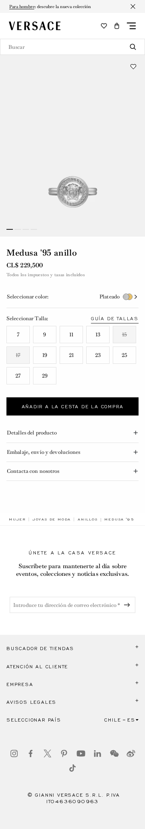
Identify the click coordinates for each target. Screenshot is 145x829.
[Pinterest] (64, 753)
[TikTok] (72, 768)
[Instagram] (14, 753)
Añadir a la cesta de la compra (73, 406)
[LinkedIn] (97, 753)
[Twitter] (47, 753)
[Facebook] (30, 753)
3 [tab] (26, 229)
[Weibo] (131, 753)
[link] (17, 519)
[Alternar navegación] (131, 26)
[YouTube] (81, 753)
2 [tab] (17, 229)
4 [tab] (34, 229)
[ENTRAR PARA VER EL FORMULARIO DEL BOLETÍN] (128, 604)
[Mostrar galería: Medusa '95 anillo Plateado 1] (72, 146)
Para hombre (22, 6)
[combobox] (72, 47)
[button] (117, 26)
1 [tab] (9, 229)
